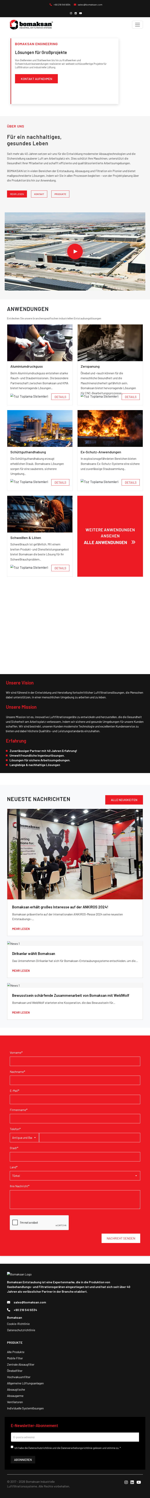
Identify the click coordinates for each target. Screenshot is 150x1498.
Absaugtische (16, 1389)
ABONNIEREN (23, 1459)
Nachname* (17, 1071)
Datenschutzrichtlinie (21, 1330)
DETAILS (60, 397)
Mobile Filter (15, 1358)
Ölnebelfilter (14, 1370)
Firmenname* (19, 1110)
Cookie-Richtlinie (18, 1324)
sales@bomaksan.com (90, 4)
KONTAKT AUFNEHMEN (36, 79)
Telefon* (15, 1129)
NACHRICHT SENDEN (121, 1238)
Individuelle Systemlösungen (25, 1408)
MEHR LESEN (17, 194)
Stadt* (14, 1148)
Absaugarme (15, 1395)
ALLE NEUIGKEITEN (124, 800)
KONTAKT (39, 194)
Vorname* (16, 1052)
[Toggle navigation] (137, 25)
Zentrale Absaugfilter (20, 1364)
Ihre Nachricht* (19, 1186)
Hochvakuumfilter (18, 1377)
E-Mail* (14, 1090)
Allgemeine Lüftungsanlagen (25, 1383)
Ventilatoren (15, 1402)
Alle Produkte (15, 1352)
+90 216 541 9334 (62, 4)
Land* (14, 1167)
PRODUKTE (60, 194)
